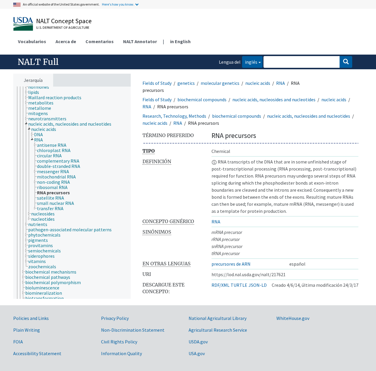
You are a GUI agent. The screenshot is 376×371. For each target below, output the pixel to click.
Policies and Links (31, 318)
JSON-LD (258, 285)
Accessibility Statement (37, 353)
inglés (249, 62)
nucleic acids (257, 83)
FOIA (18, 342)
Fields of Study (157, 83)
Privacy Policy (115, 318)
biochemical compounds (201, 99)
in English (180, 41)
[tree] (72, 193)
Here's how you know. (118, 4)
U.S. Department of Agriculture (62, 27)
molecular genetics (220, 83)
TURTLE (239, 285)
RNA (280, 83)
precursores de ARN (231, 264)
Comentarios (99, 41)
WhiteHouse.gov (292, 318)
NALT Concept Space (64, 21)
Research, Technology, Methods (174, 116)
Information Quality (121, 353)
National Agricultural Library (217, 318)
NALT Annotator (140, 41)
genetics (186, 83)
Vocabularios (32, 41)
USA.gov (197, 353)
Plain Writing (26, 330)
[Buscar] (346, 62)
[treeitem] (41, 87)
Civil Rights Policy (119, 342)
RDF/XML (220, 285)
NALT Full (38, 62)
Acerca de (66, 41)
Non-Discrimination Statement (132, 330)
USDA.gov (198, 342)
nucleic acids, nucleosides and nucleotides (273, 99)
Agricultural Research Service (218, 330)
